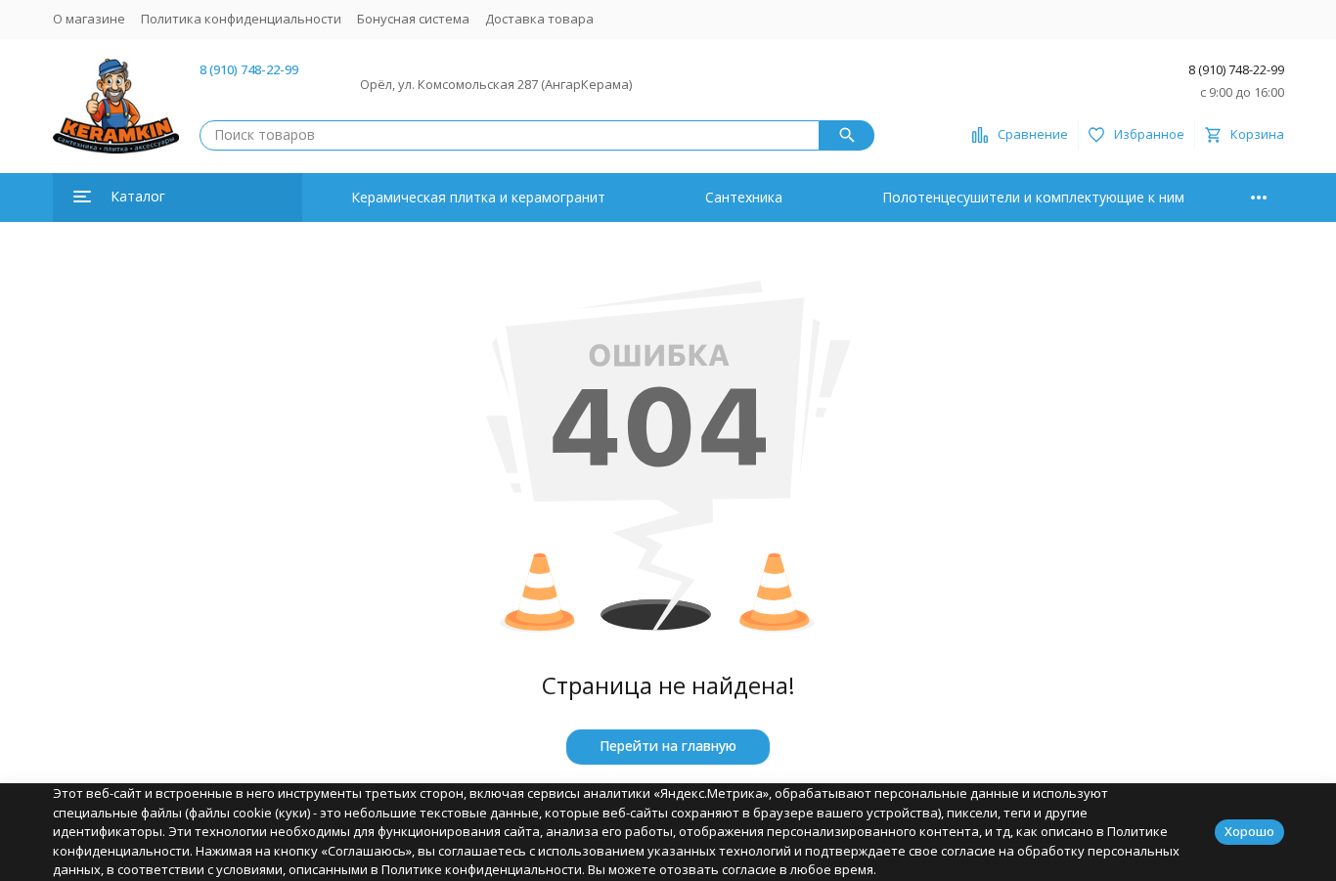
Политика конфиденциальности (241, 18)
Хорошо (1249, 831)
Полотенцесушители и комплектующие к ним (1033, 197)
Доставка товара (539, 18)
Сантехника (743, 197)
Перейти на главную (668, 745)
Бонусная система (413, 18)
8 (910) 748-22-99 (249, 69)
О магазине (89, 18)
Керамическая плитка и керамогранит (478, 197)
